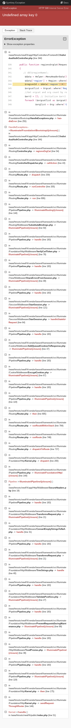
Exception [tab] (10, 30)
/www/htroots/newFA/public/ (29, 715)
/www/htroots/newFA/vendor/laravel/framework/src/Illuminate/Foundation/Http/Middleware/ (37, 529)
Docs (66, 2)
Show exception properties (21, 44)
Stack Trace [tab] (26, 30)
